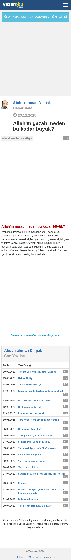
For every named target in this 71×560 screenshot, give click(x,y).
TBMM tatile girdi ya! (30, 384)
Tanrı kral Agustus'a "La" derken (37, 448)
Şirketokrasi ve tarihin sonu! (34, 441)
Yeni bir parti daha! (29, 467)
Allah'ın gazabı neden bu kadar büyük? (39, 126)
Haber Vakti (23, 108)
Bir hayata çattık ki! (29, 406)
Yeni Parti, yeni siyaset (31, 461)
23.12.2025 (26, 115)
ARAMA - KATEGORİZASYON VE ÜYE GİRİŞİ (37, 17)
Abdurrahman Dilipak (32, 103)
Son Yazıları (14, 356)
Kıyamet (23, 483)
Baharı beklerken (28, 499)
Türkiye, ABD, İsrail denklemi (35, 435)
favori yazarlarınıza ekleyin (18, 138)
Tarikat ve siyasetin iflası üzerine (37, 371)
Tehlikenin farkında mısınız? (34, 505)
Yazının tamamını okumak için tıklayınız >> (35, 335)
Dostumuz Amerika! (29, 429)
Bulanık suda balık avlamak (34, 400)
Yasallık (37, 557)
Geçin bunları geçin (29, 454)
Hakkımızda (49, 557)
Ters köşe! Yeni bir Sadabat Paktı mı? (40, 419)
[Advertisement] (35, 60)
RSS (28, 557)
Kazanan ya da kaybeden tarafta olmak (41, 391)
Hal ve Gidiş (25, 378)
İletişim (20, 557)
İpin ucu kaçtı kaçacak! (31, 413)
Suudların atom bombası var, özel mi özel (42, 473)
